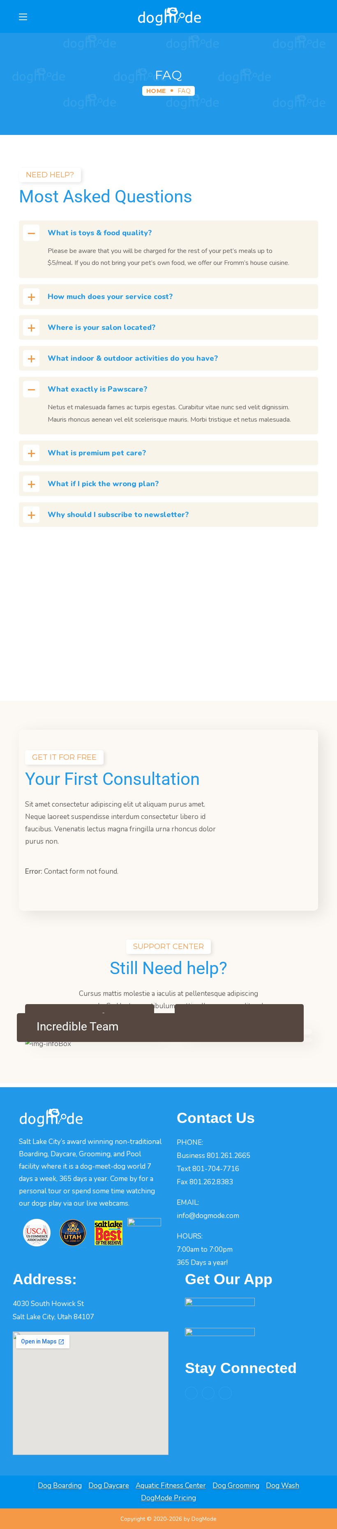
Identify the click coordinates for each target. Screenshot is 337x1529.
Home (156, 91)
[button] (314, 16)
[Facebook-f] (191, 1393)
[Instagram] (208, 1393)
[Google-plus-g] (225, 1393)
